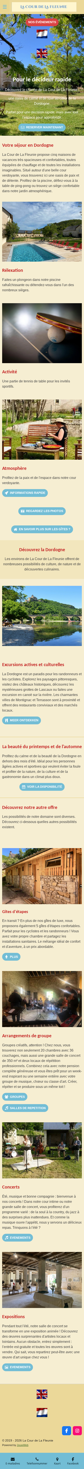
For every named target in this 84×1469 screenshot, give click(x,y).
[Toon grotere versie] (42, 232)
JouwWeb (22, 1445)
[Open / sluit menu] (4, 7)
